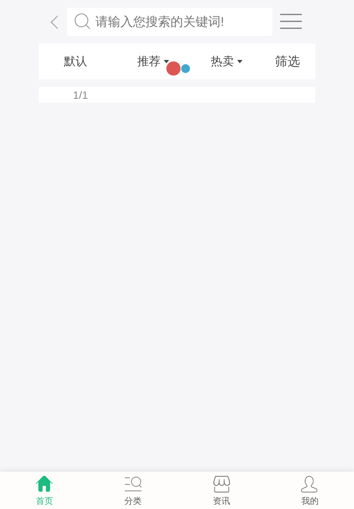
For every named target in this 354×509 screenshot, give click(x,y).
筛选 (287, 61)
